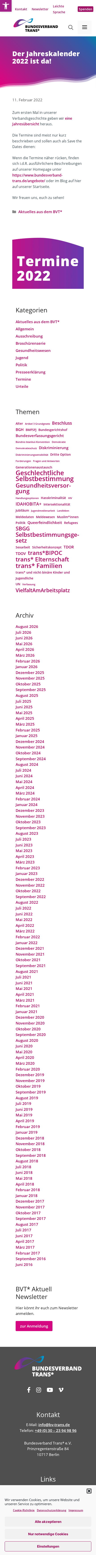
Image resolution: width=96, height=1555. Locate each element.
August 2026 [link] (27, 626)
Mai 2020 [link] (24, 1051)
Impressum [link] (76, 1510)
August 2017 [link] (27, 1224)
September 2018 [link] (31, 1155)
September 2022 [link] (31, 896)
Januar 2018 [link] (27, 1195)
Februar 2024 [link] (28, 799)
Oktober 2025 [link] (28, 684)
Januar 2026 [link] (27, 666)
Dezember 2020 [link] (30, 1017)
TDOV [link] (21, 553)
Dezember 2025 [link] (30, 672)
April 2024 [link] (25, 787)
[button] (89, 1491)
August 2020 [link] (27, 1040)
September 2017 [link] (31, 1218)
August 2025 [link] (27, 695)
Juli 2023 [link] (23, 839)
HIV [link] (70, 498)
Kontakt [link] (21, 9)
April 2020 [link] (25, 1057)
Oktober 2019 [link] (28, 1086)
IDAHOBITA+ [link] (29, 504)
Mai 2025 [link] (24, 712)
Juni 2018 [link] (24, 1172)
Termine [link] (23, 379)
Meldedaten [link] (25, 517)
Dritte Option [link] (60, 454)
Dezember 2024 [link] (30, 741)
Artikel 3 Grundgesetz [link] (37, 423)
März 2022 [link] (25, 931)
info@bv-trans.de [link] (54, 1424)
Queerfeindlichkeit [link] (44, 522)
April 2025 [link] (25, 718)
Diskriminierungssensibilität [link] (32, 454)
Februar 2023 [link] (28, 867)
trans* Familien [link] (39, 566)
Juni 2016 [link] (24, 1264)
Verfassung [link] (28, 584)
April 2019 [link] (25, 1120)
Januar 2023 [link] (27, 873)
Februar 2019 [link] (28, 1126)
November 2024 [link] (30, 747)
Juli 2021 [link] (23, 977)
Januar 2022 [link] (27, 942)
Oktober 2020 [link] (28, 1029)
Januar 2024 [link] (27, 804)
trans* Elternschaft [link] (42, 559)
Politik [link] (21, 364)
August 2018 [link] (27, 1161)
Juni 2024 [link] (24, 775)
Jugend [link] (22, 357)
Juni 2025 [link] (24, 706)
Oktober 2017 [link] (28, 1212)
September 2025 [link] (31, 689)
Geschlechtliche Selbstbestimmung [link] (45, 476)
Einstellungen (48, 1546)
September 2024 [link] (31, 758)
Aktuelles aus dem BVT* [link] (40, 211)
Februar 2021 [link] (28, 1005)
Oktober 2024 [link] (28, 752)
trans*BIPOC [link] (45, 553)
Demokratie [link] (59, 442)
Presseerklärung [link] (30, 372)
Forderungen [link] (23, 461)
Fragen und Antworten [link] (46, 461)
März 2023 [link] (25, 862)
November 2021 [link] (30, 954)
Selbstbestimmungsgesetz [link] (47, 537)
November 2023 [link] (30, 816)
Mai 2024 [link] (24, 781)
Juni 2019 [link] (24, 1109)
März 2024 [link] (25, 793)
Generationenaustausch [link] (34, 467)
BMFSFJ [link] (31, 430)
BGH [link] (20, 429)
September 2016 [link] (31, 1258)
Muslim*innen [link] (68, 517)
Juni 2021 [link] (24, 982)
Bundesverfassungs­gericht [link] (40, 435)
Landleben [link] (63, 510)
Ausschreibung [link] (29, 336)
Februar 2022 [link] (28, 936)
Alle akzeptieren (48, 1522)
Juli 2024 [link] (23, 770)
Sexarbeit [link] (23, 547)
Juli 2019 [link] (23, 1103)
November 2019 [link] (30, 1080)
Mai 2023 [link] (24, 850)
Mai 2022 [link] (24, 919)
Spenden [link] (85, 9)
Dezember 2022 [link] (30, 879)
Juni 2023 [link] (24, 845)
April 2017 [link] (25, 1241)
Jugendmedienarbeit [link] (43, 510)
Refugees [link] (71, 523)
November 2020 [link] (30, 1023)
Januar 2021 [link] (27, 1011)
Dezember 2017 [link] (30, 1201)
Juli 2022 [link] (23, 908)
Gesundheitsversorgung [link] (43, 488)
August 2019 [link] (27, 1097)
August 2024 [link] (27, 764)
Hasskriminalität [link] (53, 498)
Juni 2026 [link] (24, 638)
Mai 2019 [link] (24, 1115)
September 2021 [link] (31, 965)
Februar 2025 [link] (28, 730)
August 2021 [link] (27, 971)
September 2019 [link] (31, 1092)
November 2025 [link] (30, 678)
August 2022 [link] (27, 902)
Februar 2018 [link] (28, 1189)
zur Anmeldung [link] (34, 1326)
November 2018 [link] (30, 1143)
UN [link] (18, 584)
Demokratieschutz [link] (26, 448)
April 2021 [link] (25, 994)
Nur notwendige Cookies (48, 1534)
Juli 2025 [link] (23, 701)
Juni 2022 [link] (24, 914)
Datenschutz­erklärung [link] (51, 1510)
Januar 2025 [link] (27, 735)
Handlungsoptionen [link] (27, 498)
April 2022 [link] (25, 925)
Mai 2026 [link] (24, 643)
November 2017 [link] (30, 1207)
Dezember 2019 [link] (30, 1074)
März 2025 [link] (25, 724)
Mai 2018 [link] (24, 1178)
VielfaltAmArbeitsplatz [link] (43, 590)
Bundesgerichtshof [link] (52, 430)
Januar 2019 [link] (27, 1132)
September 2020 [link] (31, 1034)
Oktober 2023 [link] (28, 821)
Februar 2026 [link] (28, 661)
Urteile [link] (22, 386)
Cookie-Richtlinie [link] (24, 1510)
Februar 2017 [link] (28, 1253)
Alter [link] (19, 423)
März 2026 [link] (25, 655)
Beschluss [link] (62, 423)
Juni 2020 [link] (24, 1046)
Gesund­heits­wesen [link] (33, 350)
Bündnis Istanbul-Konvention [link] (33, 442)
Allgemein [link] (25, 328)
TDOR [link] (69, 547)
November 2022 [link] (30, 885)
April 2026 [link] (25, 649)
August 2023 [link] (27, 833)
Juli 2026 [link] (23, 632)
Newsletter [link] (40, 9)
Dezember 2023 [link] (30, 810)
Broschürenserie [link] (31, 343)
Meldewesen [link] (45, 517)
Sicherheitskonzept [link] (47, 547)
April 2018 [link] (25, 1184)
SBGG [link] (23, 529)
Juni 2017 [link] (24, 1235)
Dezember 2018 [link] (30, 1138)
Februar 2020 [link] (28, 1069)
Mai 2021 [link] (24, 988)
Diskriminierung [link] (53, 447)
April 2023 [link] (25, 856)
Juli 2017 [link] (23, 1230)
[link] (6, 6)
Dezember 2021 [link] (30, 948)
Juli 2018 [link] (23, 1166)
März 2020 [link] (25, 1063)
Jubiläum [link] (22, 510)
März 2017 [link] (25, 1247)
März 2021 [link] (25, 1000)
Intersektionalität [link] (57, 504)
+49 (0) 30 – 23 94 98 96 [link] (56, 1430)
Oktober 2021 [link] (28, 959)
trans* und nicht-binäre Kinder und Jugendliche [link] (43, 575)
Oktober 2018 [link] (28, 1149)
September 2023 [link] (31, 827)
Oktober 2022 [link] (28, 890)
